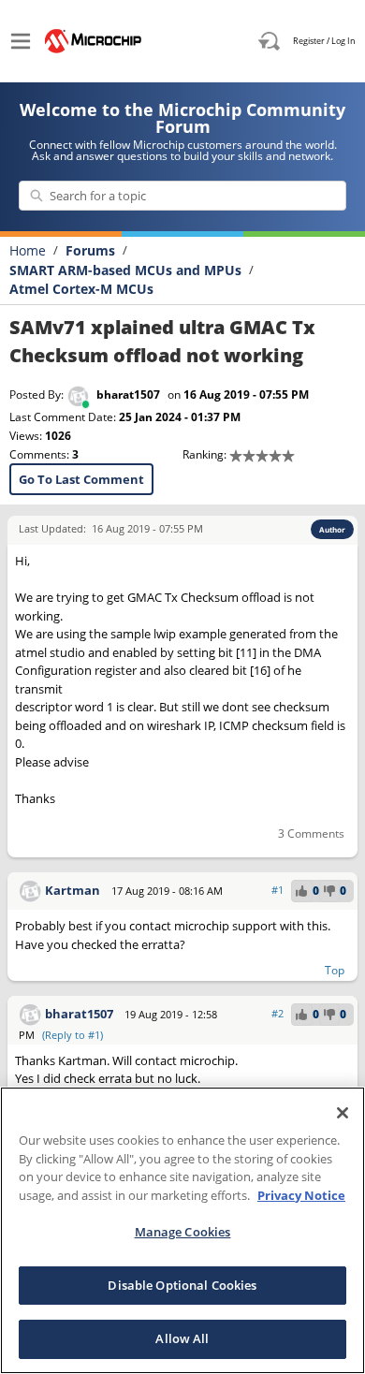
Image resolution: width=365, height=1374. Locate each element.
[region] (182, 1230)
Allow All (182, 1338)
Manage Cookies (183, 1231)
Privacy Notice (301, 1195)
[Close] (342, 1112)
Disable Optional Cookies (182, 1285)
